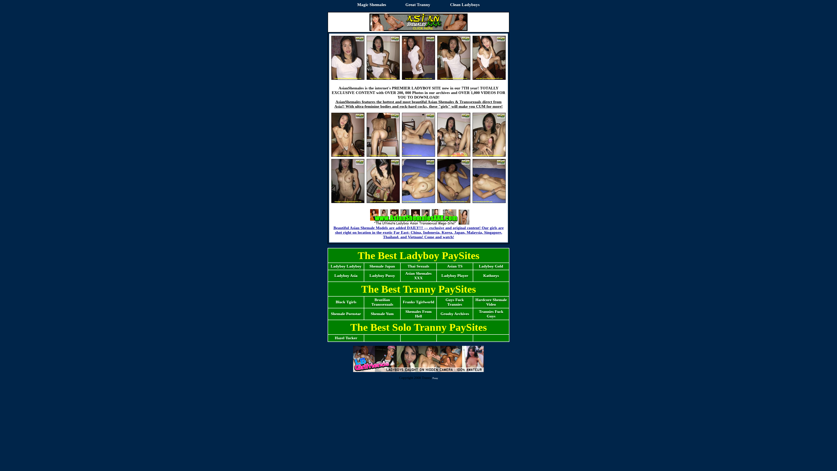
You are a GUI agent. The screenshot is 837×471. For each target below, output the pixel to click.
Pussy (435, 378)
